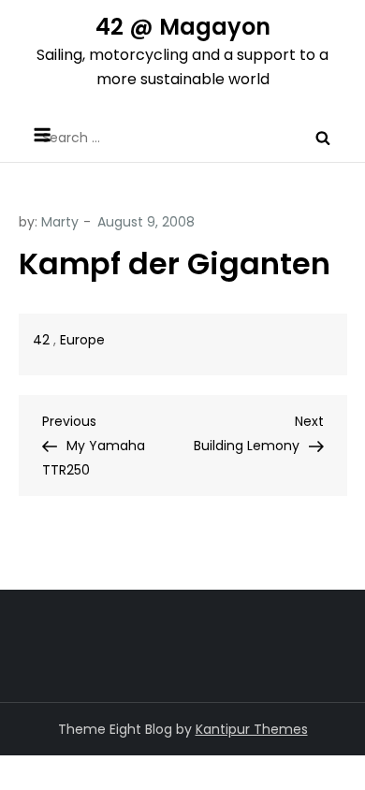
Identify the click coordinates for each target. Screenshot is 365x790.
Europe (82, 339)
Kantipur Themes (252, 729)
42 (41, 339)
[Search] (323, 138)
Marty (60, 221)
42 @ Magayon (182, 26)
